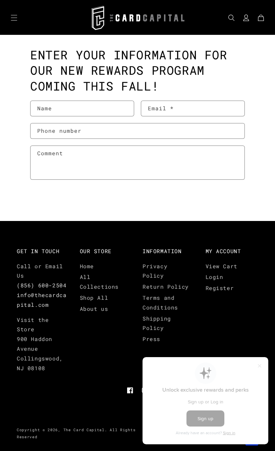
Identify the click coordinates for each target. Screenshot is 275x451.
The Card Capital (84, 429)
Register (220, 287)
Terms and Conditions (160, 302)
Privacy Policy (155, 271)
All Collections (99, 281)
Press (151, 338)
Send (50, 201)
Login (214, 276)
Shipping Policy (157, 323)
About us (94, 308)
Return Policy (166, 286)
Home (87, 266)
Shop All (94, 297)
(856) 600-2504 (41, 285)
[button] (14, 17)
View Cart (221, 266)
